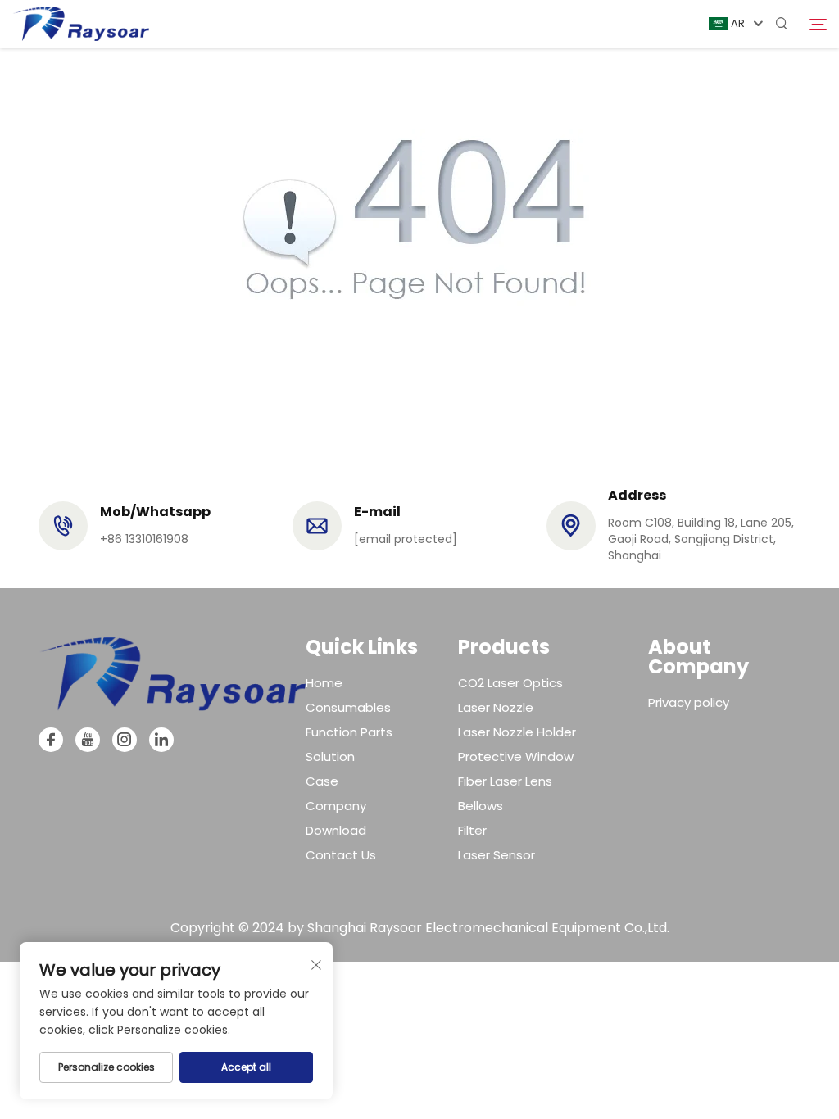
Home (324, 682)
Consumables (348, 707)
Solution (330, 756)
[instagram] (124, 739)
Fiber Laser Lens (505, 781)
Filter (472, 830)
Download (336, 830)
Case (322, 781)
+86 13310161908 (144, 539)
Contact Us (341, 854)
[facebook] (51, 739)
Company (336, 805)
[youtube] (87, 739)
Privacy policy (688, 702)
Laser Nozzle (495, 707)
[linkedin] (161, 739)
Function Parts (349, 732)
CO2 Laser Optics (510, 682)
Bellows (480, 805)
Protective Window (516, 756)
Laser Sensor (496, 854)
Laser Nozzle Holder (517, 732)
